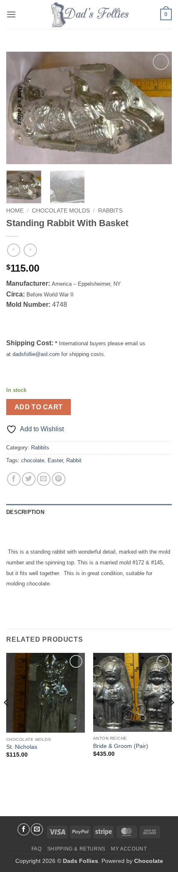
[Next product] (13, 250)
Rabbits (110, 211)
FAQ (36, 849)
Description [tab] (25, 512)
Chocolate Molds (61, 211)
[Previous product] (30, 250)
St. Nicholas (21, 747)
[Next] (158, 108)
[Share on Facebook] (14, 479)
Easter (55, 460)
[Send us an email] (37, 829)
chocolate (32, 460)
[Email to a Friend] (44, 479)
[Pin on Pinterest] (58, 479)
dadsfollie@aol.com (36, 354)
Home (15, 211)
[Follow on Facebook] (23, 829)
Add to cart (38, 407)
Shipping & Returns (76, 849)
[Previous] (19, 108)
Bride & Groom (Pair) (120, 746)
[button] (11, 14)
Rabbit (74, 460)
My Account (129, 849)
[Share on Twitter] (29, 479)
